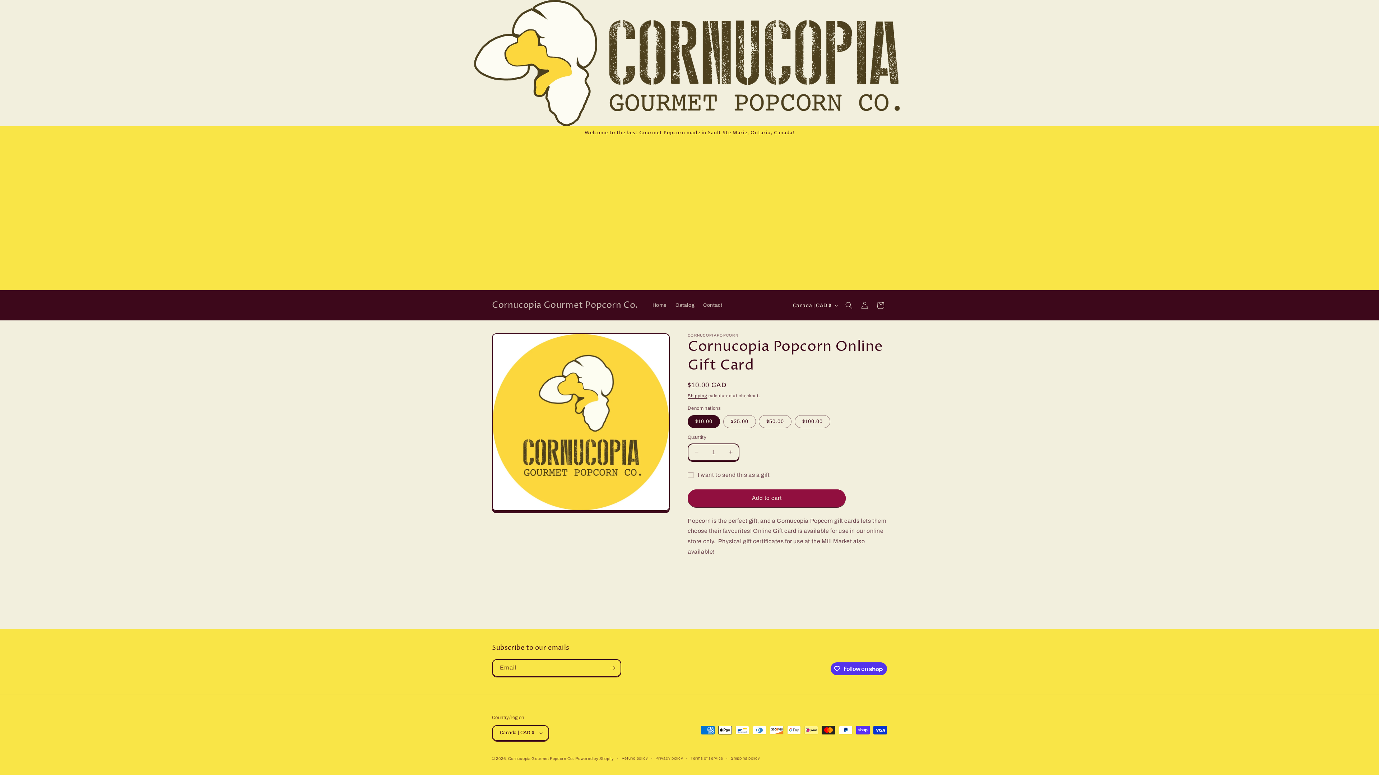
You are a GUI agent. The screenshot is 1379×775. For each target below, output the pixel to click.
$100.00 (812, 421)
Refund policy (635, 758)
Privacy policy (669, 758)
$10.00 (703, 421)
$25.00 (739, 421)
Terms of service (707, 758)
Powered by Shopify (594, 758)
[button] (849, 305)
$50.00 (775, 421)
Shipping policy (745, 758)
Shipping (697, 395)
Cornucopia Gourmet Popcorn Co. (541, 758)
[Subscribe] (613, 668)
